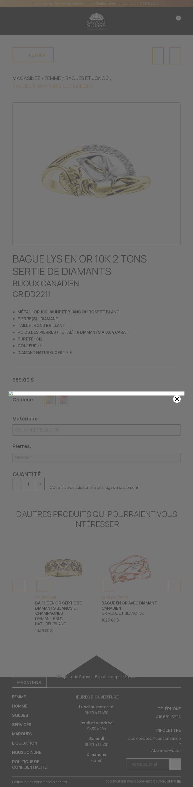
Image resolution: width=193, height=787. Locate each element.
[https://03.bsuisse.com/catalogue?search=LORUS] (96, 394)
